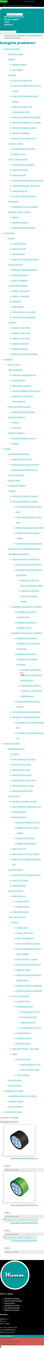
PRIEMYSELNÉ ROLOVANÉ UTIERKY (30, 528)
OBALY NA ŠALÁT (19, 896)
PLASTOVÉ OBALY (19, 812)
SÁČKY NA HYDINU (23, 970)
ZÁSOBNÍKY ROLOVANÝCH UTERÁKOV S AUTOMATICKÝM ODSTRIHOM (28, 643)
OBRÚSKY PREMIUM (20, 349)
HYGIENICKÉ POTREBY (16, 486)
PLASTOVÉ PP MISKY (20, 880)
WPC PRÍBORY (17, 70)
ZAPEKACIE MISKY (15, 1080)
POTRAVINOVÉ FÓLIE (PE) (30, 1012)
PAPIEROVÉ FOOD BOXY (25, 838)
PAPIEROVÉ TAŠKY (23, 1059)
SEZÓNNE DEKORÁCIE (16, 417)
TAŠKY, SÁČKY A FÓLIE (16, 917)
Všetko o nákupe (11, 19)
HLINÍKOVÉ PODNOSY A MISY (23, 149)
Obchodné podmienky (11, 1298)
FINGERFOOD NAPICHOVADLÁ (24, 438)
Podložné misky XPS (20, 191)
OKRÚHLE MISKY (22, 901)
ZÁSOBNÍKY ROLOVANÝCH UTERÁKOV (27, 633)
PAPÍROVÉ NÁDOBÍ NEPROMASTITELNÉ (27, 180)
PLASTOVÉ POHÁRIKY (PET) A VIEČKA (26, 122)
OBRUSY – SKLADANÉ (20, 296)
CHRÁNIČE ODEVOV (24, 1038)
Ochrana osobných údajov (13, 1301)
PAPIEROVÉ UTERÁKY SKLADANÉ (24, 496)
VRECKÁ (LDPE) (22, 928)
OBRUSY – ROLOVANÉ (20, 291)
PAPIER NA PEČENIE (16, 1101)
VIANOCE (15, 422)
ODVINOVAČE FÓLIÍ (23, 1033)
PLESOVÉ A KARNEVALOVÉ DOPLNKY (26, 391)
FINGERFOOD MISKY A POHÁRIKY (25, 207)
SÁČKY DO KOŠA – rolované (26, 959)
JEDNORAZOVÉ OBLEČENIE (18, 454)
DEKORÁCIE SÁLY (18, 380)
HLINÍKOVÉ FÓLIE (23, 1001)
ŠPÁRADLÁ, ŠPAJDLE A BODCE (19, 212)
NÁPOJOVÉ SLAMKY (15, 54)
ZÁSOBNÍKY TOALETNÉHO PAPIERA (26, 717)
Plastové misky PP (19, 175)
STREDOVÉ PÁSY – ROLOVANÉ (23, 312)
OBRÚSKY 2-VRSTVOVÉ (21, 338)
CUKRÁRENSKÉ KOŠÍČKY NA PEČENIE (22, 1096)
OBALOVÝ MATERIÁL (18, 35)
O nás (6, 22)
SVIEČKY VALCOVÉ (19, 249)
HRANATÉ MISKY (22, 907)
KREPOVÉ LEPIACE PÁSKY (22, 775)
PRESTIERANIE (18, 307)
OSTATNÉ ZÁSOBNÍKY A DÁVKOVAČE (26, 712)
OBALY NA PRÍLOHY (15, 891)
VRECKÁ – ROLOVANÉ (24, 933)
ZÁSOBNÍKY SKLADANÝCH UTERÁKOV (26, 607)
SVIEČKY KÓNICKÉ (19, 244)
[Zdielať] (32, 2)
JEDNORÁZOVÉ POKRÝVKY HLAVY (25, 470)
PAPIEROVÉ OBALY (19, 817)
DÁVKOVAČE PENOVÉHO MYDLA (28, 565)
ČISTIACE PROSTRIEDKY (13, 1112)
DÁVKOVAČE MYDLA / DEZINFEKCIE (25, 559)
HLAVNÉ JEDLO (14, 796)
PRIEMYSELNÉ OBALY (34, 35)
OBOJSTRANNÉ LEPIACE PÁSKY (24, 780)
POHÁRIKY (12, 75)
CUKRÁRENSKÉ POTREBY (13, 1091)
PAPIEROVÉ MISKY (19, 886)
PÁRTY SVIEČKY (14, 365)
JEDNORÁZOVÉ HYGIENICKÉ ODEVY (25, 465)
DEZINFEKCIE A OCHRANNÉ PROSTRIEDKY (24, 549)
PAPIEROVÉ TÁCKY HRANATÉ (23, 165)
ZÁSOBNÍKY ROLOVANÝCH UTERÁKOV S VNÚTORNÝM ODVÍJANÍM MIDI (31, 675)
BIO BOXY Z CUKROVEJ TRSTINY (24, 801)
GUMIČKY (16, 754)
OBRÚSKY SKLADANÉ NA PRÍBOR (25, 354)
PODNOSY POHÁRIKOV (21, 133)
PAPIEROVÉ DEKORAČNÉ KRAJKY (24, 270)
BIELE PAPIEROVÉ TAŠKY (29, 1070)
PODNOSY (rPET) (18, 154)
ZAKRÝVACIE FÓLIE (23, 1043)
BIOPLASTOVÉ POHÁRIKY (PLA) (24, 138)
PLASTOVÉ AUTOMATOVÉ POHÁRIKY (26, 117)
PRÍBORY (11, 59)
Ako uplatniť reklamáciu (12, 1308)
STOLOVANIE (9, 233)
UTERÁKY (11, 491)
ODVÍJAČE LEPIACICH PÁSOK (23, 786)
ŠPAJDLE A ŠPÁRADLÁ (16, 433)
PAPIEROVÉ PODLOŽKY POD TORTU (26, 186)
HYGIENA (7, 449)
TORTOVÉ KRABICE (15, 1107)
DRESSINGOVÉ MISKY (20, 912)
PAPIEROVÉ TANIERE (20, 170)
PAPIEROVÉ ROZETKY (20, 275)
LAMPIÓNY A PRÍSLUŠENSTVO (24, 375)
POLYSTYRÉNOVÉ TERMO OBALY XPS (26, 807)
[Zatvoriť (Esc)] (37, 2)
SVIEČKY (11, 238)
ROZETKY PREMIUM (20, 280)
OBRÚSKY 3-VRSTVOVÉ (21, 333)
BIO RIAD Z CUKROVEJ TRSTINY (24, 196)
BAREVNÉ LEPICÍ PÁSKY (21, 770)
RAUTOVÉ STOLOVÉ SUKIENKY (24, 317)
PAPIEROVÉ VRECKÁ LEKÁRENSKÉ (29, 986)
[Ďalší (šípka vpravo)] (40, 674)
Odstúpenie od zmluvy (12, 1305)
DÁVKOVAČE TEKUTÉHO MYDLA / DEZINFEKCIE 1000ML (29, 596)
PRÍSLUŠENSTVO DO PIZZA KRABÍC (25, 854)
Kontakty (8, 25)
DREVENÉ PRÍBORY (19, 65)
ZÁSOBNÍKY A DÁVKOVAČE (18, 554)
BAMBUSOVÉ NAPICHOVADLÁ (23, 228)
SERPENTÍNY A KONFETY (22, 386)
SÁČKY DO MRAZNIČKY (25, 938)
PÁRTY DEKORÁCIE (15, 370)
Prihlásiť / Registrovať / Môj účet (19, 5)
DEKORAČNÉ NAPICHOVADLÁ (23, 412)
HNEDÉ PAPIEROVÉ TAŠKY (30, 1065)
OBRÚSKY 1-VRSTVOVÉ (21, 328)
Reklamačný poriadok (11, 1310)
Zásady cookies (9, 1303)
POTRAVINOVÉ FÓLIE (24, 1007)
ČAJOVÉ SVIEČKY (18, 254)
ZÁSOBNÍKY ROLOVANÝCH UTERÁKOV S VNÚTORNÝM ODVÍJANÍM (26, 659)
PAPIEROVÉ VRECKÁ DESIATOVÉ (28, 965)
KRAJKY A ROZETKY (15, 265)
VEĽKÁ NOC (16, 428)
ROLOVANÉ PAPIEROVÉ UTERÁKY (25, 501)
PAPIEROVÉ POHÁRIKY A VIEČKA (24, 128)
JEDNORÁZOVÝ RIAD (12, 49)
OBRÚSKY (12, 322)
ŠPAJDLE (15, 217)
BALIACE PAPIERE (15, 1086)
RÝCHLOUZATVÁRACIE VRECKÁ (28, 943)
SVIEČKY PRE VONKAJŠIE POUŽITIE (25, 259)
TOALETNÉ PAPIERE (16, 475)
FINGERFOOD (13, 201)
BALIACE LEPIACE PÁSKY (21, 765)
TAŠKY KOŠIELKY (22, 1075)
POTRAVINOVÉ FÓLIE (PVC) (30, 1028)
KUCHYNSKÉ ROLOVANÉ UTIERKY (29, 544)
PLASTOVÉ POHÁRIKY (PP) (22, 80)
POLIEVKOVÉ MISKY (15, 870)
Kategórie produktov (14, 17)
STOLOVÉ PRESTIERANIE (17, 286)
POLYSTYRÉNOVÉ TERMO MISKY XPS (26, 875)
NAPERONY (16, 301)
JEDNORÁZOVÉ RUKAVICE (22, 459)
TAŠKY (14, 1054)
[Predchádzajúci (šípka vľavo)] (3, 674)
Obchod (7, 35)
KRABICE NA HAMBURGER (26, 843)
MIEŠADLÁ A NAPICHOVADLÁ (19, 407)
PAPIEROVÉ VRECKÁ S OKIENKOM (29, 991)
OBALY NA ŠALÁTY (19, 849)
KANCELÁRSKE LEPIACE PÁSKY (24, 759)
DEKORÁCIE (8, 359)
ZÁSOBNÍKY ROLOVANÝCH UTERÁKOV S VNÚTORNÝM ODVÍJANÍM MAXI (31, 691)
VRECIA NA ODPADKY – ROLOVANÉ (25, 1049)
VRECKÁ (15, 922)
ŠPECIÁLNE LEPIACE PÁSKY (22, 791)
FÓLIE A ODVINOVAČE (20, 996)
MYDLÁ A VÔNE (14, 480)
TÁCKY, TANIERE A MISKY (18, 159)
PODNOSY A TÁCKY (15, 144)
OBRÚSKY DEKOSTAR (20, 344)
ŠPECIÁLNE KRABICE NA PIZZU (28, 822)
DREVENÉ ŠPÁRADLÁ (20, 222)
